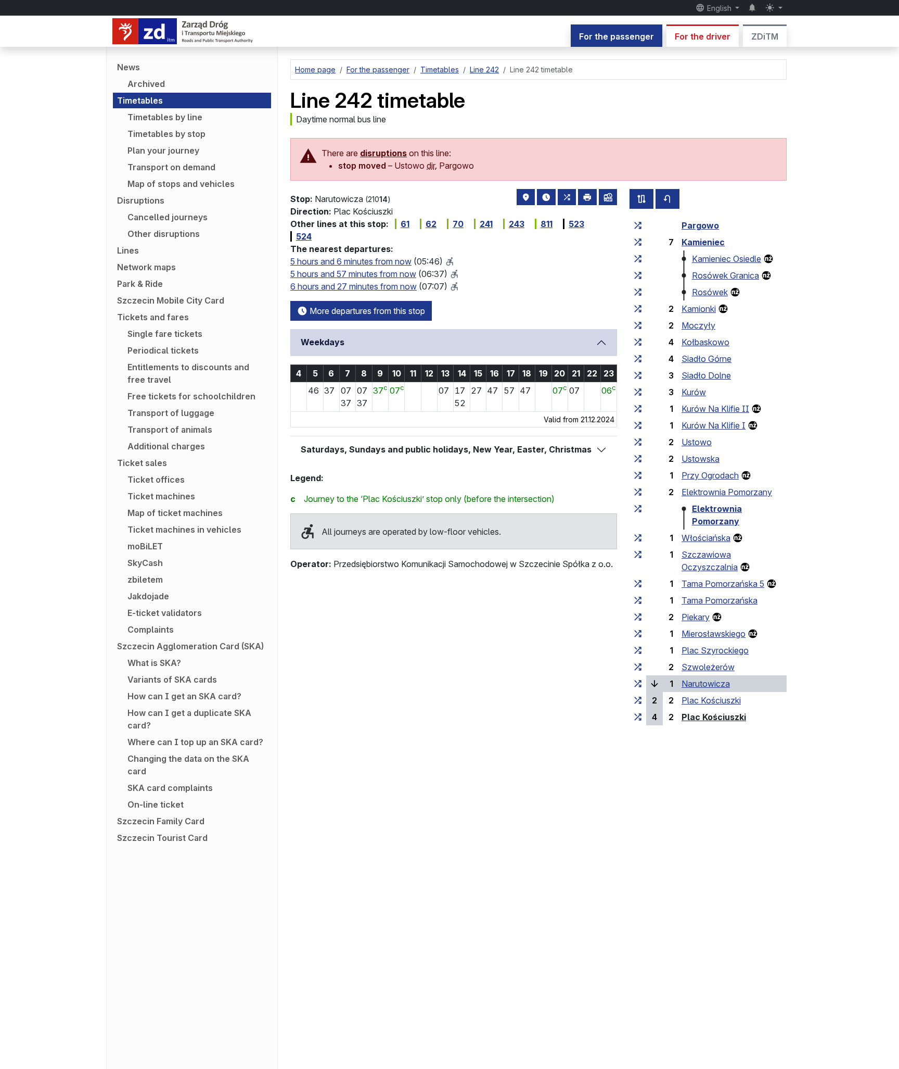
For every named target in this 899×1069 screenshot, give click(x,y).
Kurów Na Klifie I (714, 425)
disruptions (383, 153)
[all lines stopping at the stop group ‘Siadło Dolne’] (638, 375)
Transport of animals (169, 429)
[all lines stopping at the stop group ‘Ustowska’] (638, 459)
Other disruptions (163, 234)
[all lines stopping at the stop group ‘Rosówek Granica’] (638, 275)
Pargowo (700, 225)
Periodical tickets (163, 350)
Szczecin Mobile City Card (170, 300)
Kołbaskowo (705, 342)
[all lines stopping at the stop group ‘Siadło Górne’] (638, 359)
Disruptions (140, 200)
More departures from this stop (366, 311)
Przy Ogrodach (710, 475)
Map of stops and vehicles (181, 184)
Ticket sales (142, 463)
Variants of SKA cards (172, 679)
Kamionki (699, 309)
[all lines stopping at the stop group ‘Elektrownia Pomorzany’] (638, 492)
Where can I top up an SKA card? (195, 742)
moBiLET (145, 546)
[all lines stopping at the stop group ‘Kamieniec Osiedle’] (638, 259)
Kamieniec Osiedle (726, 259)
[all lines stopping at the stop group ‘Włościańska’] (638, 538)
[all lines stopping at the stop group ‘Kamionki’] (638, 309)
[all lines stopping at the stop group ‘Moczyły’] (638, 325)
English (719, 8)
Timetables (140, 100)
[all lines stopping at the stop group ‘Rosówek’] (638, 292)
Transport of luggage (170, 413)
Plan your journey (163, 150)
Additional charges (166, 446)
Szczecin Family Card (160, 821)
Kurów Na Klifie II (715, 409)
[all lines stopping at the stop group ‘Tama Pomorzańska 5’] (638, 583)
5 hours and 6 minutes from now (351, 261)
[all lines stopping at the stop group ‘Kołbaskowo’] (638, 342)
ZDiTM (764, 36)
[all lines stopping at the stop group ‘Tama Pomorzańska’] (638, 600)
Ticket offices (156, 479)
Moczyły (698, 325)
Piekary (696, 617)
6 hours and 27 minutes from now (353, 286)
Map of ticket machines (175, 513)
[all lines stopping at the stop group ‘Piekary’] (638, 617)
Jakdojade (148, 596)
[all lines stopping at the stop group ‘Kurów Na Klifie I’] (638, 425)
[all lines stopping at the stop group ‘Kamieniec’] (638, 242)
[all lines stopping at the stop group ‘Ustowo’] (638, 442)
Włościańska (706, 538)
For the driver (702, 36)
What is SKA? (154, 663)
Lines (128, 250)
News (128, 67)
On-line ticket (155, 804)
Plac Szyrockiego (715, 650)
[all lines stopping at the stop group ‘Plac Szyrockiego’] (638, 650)
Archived (146, 84)
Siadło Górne (706, 359)
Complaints (150, 629)
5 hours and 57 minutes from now (353, 274)
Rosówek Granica (725, 275)
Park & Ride (140, 284)
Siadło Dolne (706, 375)
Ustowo (697, 442)
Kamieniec (703, 242)
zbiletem (145, 579)
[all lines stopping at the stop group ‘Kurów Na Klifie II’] (638, 409)
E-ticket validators (164, 613)
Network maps (146, 267)
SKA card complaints (170, 788)
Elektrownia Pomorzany (727, 492)
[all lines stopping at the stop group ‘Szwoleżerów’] (638, 667)
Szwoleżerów (708, 667)
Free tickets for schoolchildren (191, 396)
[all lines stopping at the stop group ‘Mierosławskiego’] (638, 633)
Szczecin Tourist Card (162, 838)
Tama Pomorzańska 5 (723, 583)
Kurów (694, 392)
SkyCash (145, 563)
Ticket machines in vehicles (184, 529)
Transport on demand (171, 167)
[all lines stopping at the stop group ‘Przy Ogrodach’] (638, 475)
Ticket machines (161, 496)
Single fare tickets (164, 334)
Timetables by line (164, 117)
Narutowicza (706, 683)
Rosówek (710, 292)
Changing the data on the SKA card (188, 764)
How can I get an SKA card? (184, 696)
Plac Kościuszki (711, 700)
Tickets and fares (153, 317)
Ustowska (701, 459)
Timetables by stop (166, 134)
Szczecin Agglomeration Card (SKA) (190, 646)
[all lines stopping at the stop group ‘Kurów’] (638, 392)
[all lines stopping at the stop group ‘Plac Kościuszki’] (638, 700)
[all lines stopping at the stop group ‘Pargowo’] (638, 225)
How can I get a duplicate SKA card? (189, 719)
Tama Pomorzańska (719, 600)
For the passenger (616, 36)
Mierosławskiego (714, 633)
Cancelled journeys (167, 217)
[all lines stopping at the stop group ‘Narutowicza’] (638, 683)
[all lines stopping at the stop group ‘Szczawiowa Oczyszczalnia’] (638, 554)
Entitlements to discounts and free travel (188, 373)
